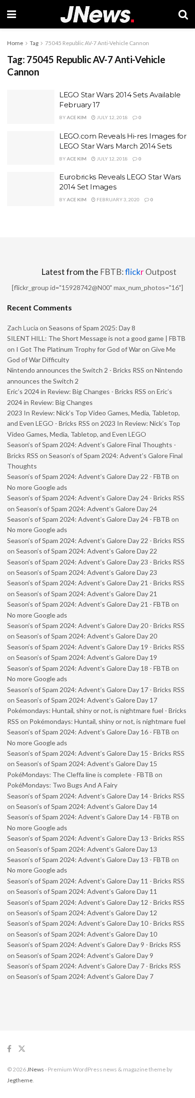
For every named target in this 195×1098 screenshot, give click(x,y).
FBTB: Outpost (138, 272)
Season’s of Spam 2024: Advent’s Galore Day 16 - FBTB (88, 732)
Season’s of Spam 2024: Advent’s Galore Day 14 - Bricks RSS (96, 796)
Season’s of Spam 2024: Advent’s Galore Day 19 (86, 657)
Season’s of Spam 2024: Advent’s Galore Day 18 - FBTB (88, 668)
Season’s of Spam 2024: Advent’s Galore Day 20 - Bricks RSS (96, 625)
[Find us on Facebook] (9, 1048)
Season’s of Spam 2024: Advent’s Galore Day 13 (86, 849)
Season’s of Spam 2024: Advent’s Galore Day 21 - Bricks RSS (96, 583)
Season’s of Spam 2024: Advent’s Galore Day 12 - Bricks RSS (96, 902)
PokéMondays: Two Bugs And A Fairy (62, 785)
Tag (34, 43)
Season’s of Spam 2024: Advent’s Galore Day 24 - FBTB (88, 519)
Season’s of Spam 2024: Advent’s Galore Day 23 (86, 572)
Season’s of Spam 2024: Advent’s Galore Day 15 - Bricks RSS (96, 753)
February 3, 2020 (118, 199)
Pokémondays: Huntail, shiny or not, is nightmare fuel (107, 721)
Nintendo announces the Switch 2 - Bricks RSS (75, 370)
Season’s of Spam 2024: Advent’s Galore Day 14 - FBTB (88, 817)
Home (15, 43)
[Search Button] (183, 14)
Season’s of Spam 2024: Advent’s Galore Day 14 (86, 806)
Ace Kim (77, 117)
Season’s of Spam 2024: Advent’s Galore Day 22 (86, 551)
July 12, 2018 (112, 117)
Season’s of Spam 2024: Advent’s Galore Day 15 (86, 764)
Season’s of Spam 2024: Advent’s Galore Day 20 (86, 636)
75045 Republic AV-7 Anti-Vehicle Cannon (97, 43)
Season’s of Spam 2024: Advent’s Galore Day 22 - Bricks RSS (96, 540)
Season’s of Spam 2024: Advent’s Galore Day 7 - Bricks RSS (94, 966)
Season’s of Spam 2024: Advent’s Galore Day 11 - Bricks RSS (96, 881)
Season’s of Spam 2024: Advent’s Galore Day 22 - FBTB (88, 476)
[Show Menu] (11, 14)
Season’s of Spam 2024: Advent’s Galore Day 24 (86, 509)
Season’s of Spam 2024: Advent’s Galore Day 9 (84, 955)
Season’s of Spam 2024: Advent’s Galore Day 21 (86, 594)
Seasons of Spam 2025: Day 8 (92, 328)
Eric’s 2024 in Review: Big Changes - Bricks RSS (76, 391)
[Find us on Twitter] (22, 1048)
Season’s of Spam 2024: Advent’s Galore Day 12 (86, 913)
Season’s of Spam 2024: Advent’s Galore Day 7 (84, 976)
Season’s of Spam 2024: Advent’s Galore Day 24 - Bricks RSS (96, 498)
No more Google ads (37, 487)
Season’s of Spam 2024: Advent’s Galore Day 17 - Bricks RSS (96, 689)
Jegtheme (20, 1080)
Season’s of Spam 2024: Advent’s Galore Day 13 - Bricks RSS (96, 838)
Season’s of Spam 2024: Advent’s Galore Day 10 (86, 934)
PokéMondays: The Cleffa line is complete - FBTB (80, 774)
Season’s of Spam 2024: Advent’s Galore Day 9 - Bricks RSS (94, 944)
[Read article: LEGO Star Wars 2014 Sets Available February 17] (30, 107)
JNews (35, 1069)
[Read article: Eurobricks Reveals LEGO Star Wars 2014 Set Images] (30, 189)
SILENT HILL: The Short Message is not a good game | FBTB (96, 338)
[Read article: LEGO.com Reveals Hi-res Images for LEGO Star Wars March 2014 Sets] (30, 148)
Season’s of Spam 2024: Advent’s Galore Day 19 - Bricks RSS (96, 647)
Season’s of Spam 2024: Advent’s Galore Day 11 (86, 891)
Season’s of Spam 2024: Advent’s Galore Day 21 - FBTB (88, 604)
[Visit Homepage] (97, 14)
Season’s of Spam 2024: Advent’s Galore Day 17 (86, 700)
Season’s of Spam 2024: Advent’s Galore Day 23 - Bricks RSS (96, 562)
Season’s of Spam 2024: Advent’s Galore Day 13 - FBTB (88, 859)
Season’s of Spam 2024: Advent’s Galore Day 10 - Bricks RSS (96, 923)
